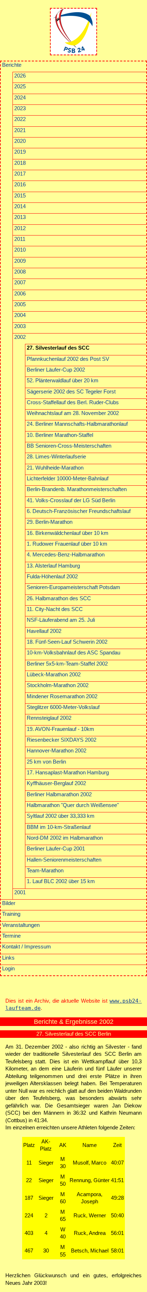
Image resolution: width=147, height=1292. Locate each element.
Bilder (8, 903)
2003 (20, 326)
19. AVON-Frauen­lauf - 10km (60, 729)
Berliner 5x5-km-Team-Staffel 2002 (67, 664)
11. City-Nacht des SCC (55, 609)
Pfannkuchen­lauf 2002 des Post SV (68, 359)
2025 (20, 86)
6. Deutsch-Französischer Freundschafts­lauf (79, 511)
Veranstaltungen (21, 925)
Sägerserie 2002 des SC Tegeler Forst (71, 392)
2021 (20, 130)
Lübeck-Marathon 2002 (54, 674)
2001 (20, 892)
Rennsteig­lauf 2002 (49, 718)
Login (8, 968)
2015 (20, 196)
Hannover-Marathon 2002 (56, 751)
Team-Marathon (45, 870)
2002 (20, 337)
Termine (11, 936)
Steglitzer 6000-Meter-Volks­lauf (63, 707)
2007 (20, 282)
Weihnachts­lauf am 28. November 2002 (73, 413)
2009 (20, 261)
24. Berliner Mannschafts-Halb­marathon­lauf (77, 424)
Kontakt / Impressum (26, 947)
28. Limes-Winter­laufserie (56, 457)
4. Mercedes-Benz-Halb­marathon (66, 555)
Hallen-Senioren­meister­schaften (64, 860)
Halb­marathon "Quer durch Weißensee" (73, 805)
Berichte (11, 65)
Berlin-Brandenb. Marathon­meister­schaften (77, 489)
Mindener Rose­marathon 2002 (62, 696)
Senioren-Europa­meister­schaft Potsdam (73, 587)
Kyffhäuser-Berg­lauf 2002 (56, 783)
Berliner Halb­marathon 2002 (59, 794)
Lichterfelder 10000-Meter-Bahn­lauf (67, 478)
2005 (20, 304)
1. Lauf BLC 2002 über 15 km (61, 881)
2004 (20, 315)
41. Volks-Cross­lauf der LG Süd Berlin (71, 500)
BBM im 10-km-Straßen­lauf (59, 827)
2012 (20, 228)
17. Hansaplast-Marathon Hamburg (68, 772)
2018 (20, 163)
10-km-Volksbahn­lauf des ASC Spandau (73, 653)
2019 (20, 152)
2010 (20, 250)
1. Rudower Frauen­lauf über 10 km (67, 544)
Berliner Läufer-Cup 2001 (56, 849)
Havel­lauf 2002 (44, 631)
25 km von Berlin (46, 762)
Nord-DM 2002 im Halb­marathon (65, 838)
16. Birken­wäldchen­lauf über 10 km (67, 533)
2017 (20, 174)
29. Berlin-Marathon (49, 522)
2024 (20, 98)
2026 (20, 76)
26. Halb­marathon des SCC (59, 598)
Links (8, 958)
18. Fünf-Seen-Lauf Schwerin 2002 (67, 642)
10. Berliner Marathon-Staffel (60, 435)
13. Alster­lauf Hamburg (53, 566)
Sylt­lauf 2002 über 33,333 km (61, 816)
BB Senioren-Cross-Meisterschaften (69, 446)
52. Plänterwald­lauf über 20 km (62, 380)
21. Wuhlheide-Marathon (55, 468)
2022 (20, 119)
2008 (20, 272)
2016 (20, 184)
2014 (20, 206)
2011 (19, 239)
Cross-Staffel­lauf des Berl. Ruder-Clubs (73, 402)
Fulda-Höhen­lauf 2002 (52, 576)
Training (11, 914)
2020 (20, 141)
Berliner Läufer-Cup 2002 (56, 370)
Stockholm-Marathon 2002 (57, 685)
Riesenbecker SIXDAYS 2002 (61, 740)
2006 (20, 294)
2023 (20, 108)
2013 (20, 217)
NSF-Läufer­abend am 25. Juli (61, 620)
